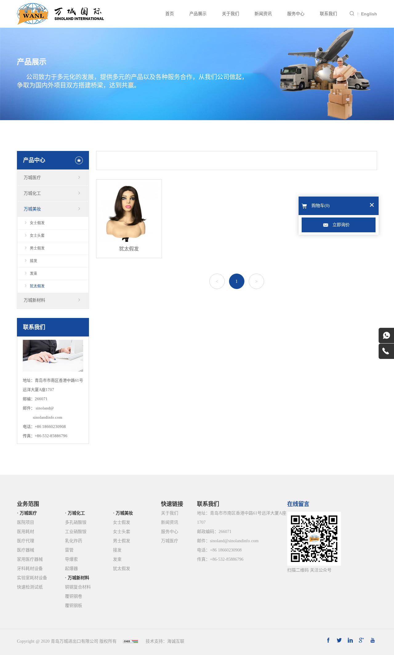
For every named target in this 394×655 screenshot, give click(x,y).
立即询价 (341, 224)
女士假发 (37, 223)
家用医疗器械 (30, 559)
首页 (169, 13)
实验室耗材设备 (32, 578)
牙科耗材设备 (30, 568)
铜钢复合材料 (78, 587)
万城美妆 (32, 209)
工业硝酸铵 (75, 531)
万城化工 (32, 193)
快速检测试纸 (30, 587)
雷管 (69, 550)
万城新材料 (34, 300)
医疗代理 (25, 541)
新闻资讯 (263, 13)
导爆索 (71, 559)
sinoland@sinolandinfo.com (234, 541)
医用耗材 (25, 531)
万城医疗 (32, 177)
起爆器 (71, 568)
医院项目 (25, 522)
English (369, 14)
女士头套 (37, 236)
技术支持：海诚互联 (165, 641)
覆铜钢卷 (73, 596)
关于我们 (230, 13)
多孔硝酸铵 (75, 522)
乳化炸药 (73, 541)
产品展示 (198, 13)
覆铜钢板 (73, 605)
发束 (33, 273)
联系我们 (328, 13)
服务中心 (295, 13)
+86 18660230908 (50, 426)
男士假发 (37, 248)
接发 (33, 261)
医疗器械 (25, 550)
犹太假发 (37, 286)
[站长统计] (130, 641)
